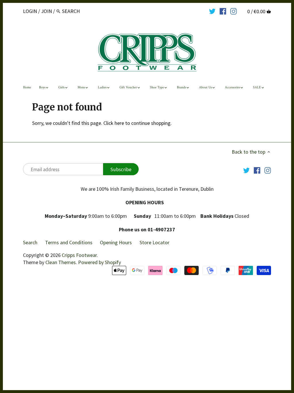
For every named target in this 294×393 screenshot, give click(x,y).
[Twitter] (212, 10)
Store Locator (154, 242)
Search (30, 242)
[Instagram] (233, 10)
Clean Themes (60, 262)
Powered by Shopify (99, 262)
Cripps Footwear (79, 255)
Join (46, 11)
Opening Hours (116, 242)
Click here (113, 123)
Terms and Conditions (68, 242)
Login (30, 11)
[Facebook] (223, 10)
